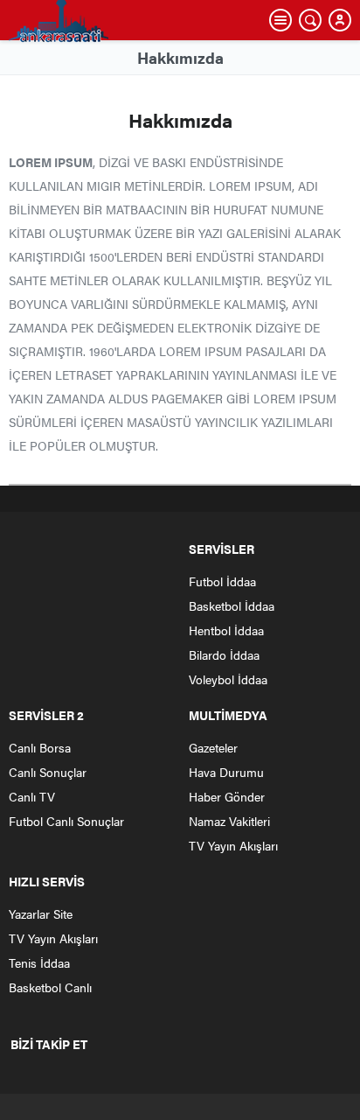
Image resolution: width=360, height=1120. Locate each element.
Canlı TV (32, 796)
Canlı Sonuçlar (48, 771)
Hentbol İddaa (226, 630)
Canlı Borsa (40, 747)
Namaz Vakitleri (229, 821)
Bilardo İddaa (224, 654)
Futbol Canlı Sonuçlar (66, 821)
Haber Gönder (227, 796)
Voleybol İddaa (228, 679)
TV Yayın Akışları (233, 845)
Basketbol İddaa (231, 605)
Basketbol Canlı (50, 987)
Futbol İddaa (222, 581)
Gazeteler (213, 747)
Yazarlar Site (41, 913)
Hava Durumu (226, 771)
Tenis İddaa (39, 962)
